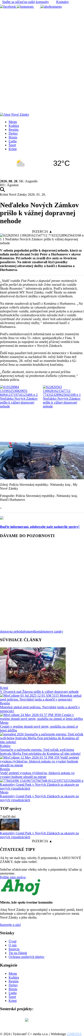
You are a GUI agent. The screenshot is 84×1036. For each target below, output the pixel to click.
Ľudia (13, 141)
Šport (12, 145)
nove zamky (55, 631)
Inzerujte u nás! (10, 925)
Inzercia (14, 949)
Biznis (13, 137)
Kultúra (14, 126)
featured (28, 631)
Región (14, 129)
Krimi (13, 149)
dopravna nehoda (11, 631)
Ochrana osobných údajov (26, 957)
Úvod (12, 941)
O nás (13, 945)
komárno (40, 631)
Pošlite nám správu (13, 877)
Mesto (13, 122)
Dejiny (13, 133)
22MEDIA (74, 1034)
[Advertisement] (42, 53)
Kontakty (62, 2)
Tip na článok (18, 953)
